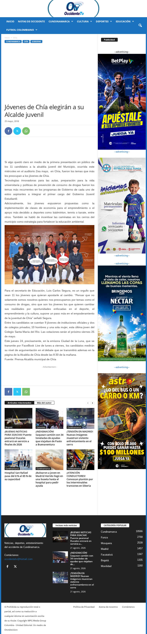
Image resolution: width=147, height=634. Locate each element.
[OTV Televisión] (73, 8)
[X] (17, 131)
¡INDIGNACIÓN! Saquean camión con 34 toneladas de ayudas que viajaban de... (81, 558)
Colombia (41, 427)
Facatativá (107, 554)
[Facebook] (8, 131)
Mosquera (106, 543)
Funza (104, 537)
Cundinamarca (59, 21)
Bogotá (9, 427)
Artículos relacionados (19, 402)
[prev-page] (88, 403)
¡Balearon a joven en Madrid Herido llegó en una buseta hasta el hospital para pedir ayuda (49, 479)
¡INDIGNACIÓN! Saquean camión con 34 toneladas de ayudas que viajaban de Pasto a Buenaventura (49, 438)
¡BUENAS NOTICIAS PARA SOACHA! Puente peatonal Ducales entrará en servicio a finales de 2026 (18, 438)
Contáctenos (128, 606)
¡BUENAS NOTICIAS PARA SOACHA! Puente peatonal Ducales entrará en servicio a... (80, 538)
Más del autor (44, 402)
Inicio (10, 21)
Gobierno (36, 41)
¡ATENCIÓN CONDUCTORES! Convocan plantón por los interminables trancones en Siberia (80, 479)
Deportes (102, 21)
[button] (140, 25)
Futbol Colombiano (20, 29)
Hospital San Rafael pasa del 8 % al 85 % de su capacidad (18, 476)
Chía (26, 41)
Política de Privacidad (84, 606)
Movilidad (106, 566)
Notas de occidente (31, 21)
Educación (123, 21)
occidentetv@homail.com (18, 559)
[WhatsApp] (26, 131)
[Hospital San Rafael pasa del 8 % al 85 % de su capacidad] (18, 459)
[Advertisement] (49, 74)
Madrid (104, 549)
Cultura (83, 21)
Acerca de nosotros (108, 606)
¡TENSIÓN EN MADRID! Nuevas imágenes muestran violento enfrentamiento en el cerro (80, 438)
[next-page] (92, 403)
